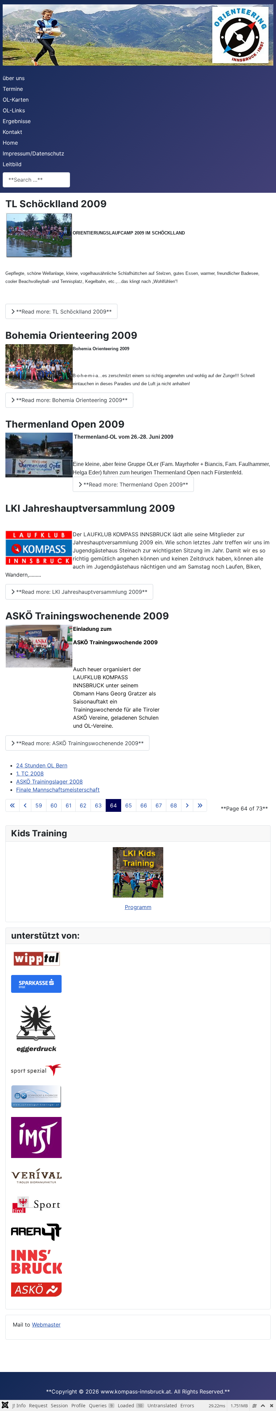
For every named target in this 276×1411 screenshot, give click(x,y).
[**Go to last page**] (200, 805)
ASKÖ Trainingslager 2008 (49, 781)
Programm (138, 907)
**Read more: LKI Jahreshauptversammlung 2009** (80, 591)
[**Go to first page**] (12, 805)
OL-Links (14, 110)
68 (173, 805)
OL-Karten (16, 99)
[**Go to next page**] (187, 805)
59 (38, 805)
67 (159, 805)
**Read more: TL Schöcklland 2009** (63, 311)
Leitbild (12, 164)
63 (98, 805)
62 (83, 805)
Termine (13, 88)
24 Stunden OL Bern (41, 765)
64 (113, 805)
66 (143, 805)
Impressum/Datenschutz (33, 153)
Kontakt (12, 132)
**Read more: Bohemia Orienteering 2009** (71, 400)
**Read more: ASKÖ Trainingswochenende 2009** (79, 743)
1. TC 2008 (30, 773)
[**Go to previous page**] (25, 805)
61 (68, 805)
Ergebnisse (17, 121)
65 (128, 805)
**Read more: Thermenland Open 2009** (135, 484)
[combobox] (36, 179)
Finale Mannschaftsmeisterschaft (58, 789)
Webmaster (46, 1324)
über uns (14, 78)
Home (10, 142)
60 (53, 805)
